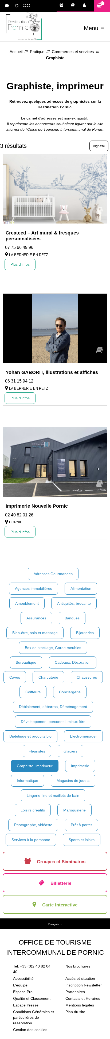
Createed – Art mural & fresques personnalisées (42, 235)
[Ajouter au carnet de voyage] (99, 212)
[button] (102, 5)
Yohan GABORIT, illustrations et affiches (52, 372)
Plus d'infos (20, 264)
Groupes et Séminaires (63, 6)
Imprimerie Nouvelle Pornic (37, 506)
